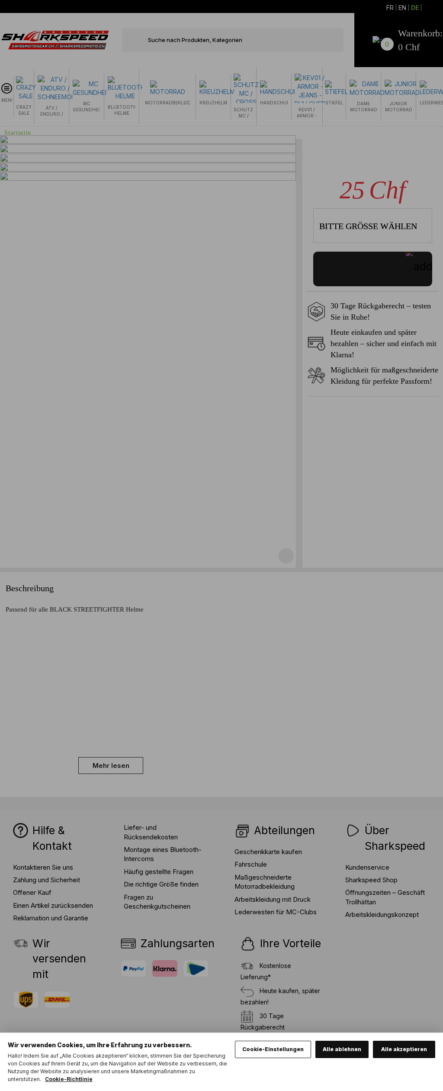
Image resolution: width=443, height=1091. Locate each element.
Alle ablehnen (342, 1049)
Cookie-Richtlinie (69, 1079)
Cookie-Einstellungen (273, 1049)
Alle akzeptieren (404, 1049)
